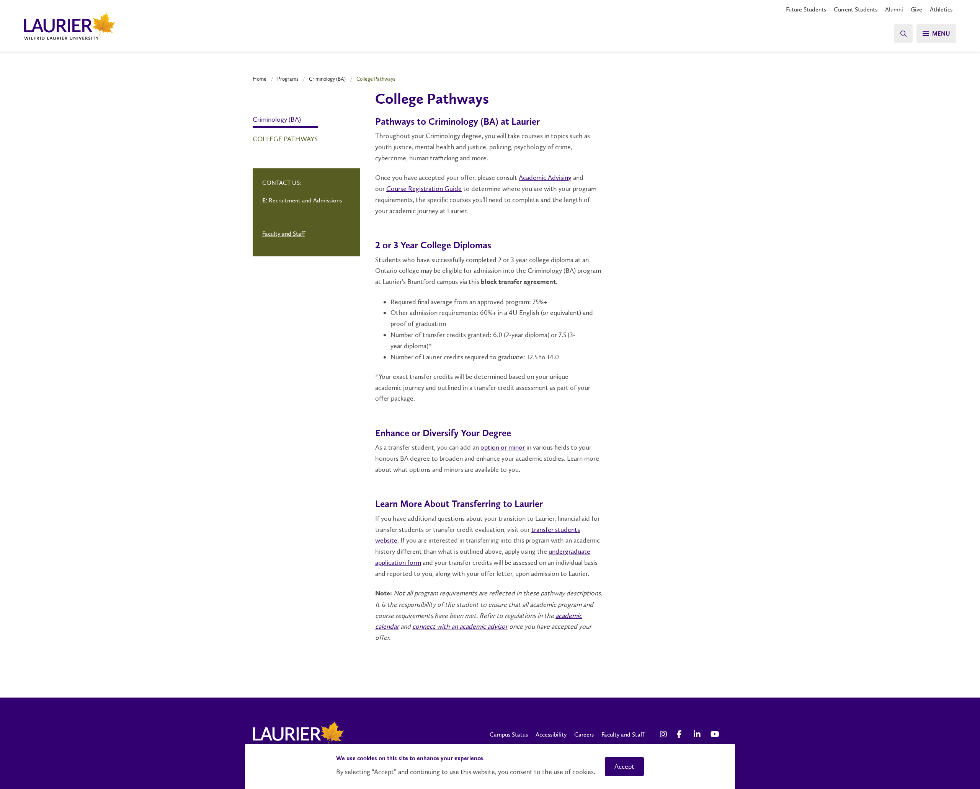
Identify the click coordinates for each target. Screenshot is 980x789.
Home (259, 78)
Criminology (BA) (327, 78)
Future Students (806, 9)
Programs (288, 78)
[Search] (903, 33)
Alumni (894, 9)
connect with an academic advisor (460, 626)
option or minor (502, 447)
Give (916, 9)
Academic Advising (545, 177)
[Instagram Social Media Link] (664, 734)
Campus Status (509, 734)
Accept (624, 766)
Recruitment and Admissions (305, 200)
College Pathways (285, 139)
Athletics (941, 9)
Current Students (855, 9)
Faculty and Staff (283, 233)
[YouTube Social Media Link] (715, 734)
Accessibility (551, 734)
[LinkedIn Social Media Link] (698, 734)
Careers (584, 734)
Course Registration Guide (424, 188)
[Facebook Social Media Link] (681, 734)
